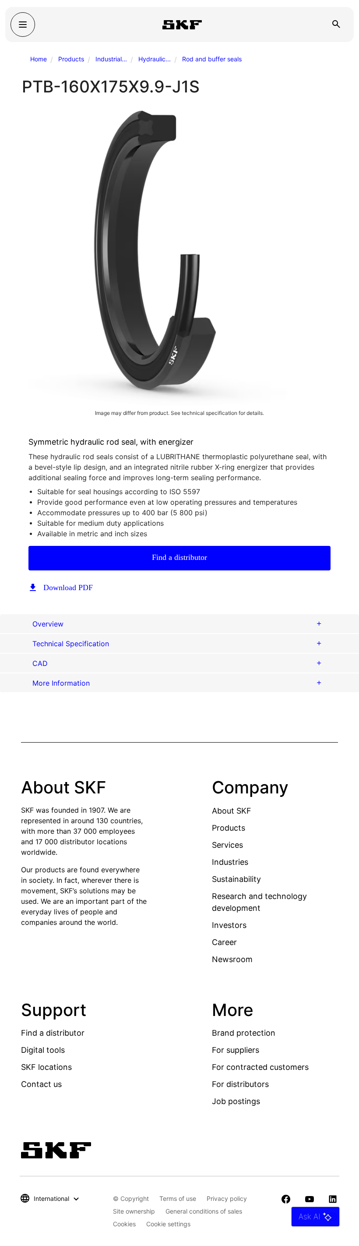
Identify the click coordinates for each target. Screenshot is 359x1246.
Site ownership (134, 1211)
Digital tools (43, 1050)
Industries (230, 862)
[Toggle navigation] (23, 24)
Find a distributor (179, 557)
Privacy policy (227, 1198)
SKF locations (46, 1067)
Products (71, 59)
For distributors (240, 1084)
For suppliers (235, 1050)
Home (38, 59)
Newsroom (232, 959)
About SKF (231, 810)
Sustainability (236, 879)
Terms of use (177, 1198)
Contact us (41, 1084)
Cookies (124, 1224)
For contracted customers (260, 1067)
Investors (229, 925)
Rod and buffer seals (212, 59)
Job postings (236, 1101)
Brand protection (243, 1032)
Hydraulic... (154, 59)
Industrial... (111, 59)
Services (227, 845)
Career (224, 942)
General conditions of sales (203, 1211)
